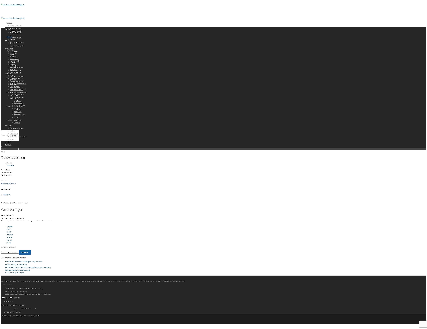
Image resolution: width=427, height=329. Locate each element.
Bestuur (12, 54)
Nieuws (9, 37)
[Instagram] (5, 323)
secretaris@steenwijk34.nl (12, 312)
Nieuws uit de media (16, 42)
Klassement (14, 73)
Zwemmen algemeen (17, 67)
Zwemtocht (13, 98)
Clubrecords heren (16, 78)
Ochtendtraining (13, 157)
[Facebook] (5, 320)
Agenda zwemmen (16, 28)
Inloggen (10, 120)
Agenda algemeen (16, 25)
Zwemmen (8, 73)
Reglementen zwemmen (18, 84)
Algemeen (17, 101)
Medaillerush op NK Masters (14, 273)
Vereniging (9, 49)
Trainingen (17, 109)
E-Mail (8, 243)
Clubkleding (14, 65)
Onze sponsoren (15, 71)
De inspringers (19, 97)
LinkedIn (9, 240)
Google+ (9, 237)
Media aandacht (19, 114)
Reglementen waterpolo (18, 136)
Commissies (14, 57)
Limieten (12, 84)
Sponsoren (18, 120)
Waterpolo (8, 125)
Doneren (17, 123)
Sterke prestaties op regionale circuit (17, 270)
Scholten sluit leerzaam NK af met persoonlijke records (23, 262)
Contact (10, 106)
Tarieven (13, 62)
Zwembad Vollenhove (8, 184)
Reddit (8, 232)
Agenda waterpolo (16, 38)
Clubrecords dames (16, 90)
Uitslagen (13, 79)
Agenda (9, 23)
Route (16, 117)
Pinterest (9, 235)
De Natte (13, 68)
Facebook (9, 226)
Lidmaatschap (14, 60)
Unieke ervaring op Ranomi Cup (16, 264)
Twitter (8, 229)
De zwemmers (19, 95)
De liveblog (18, 112)
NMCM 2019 (14, 95)
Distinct (37, 316)
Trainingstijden (10, 139)
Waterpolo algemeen (17, 128)
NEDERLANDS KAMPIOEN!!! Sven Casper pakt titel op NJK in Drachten (28, 267)
